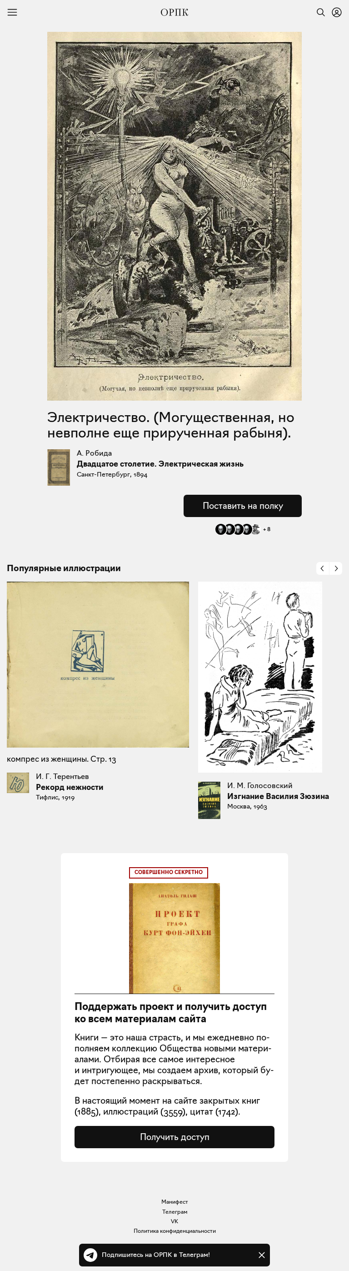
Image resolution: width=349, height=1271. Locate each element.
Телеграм (174, 1211)
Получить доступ (174, 1136)
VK (174, 1221)
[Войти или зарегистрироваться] (336, 12)
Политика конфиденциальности (175, 1230)
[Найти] (319, 12)
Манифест (174, 1201)
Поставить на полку (243, 505)
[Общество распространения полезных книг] (174, 12)
